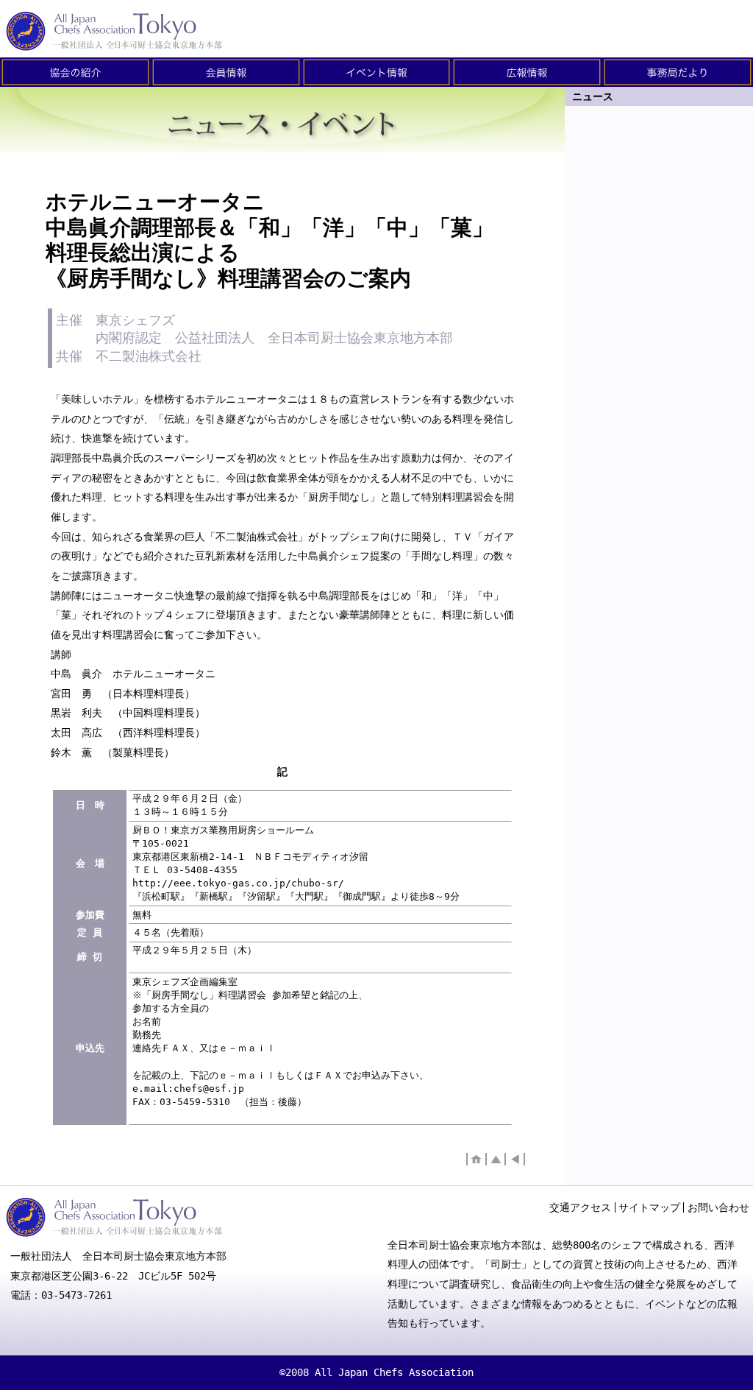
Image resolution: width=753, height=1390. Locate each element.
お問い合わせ (718, 1207)
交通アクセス (580, 1207)
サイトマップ (649, 1207)
